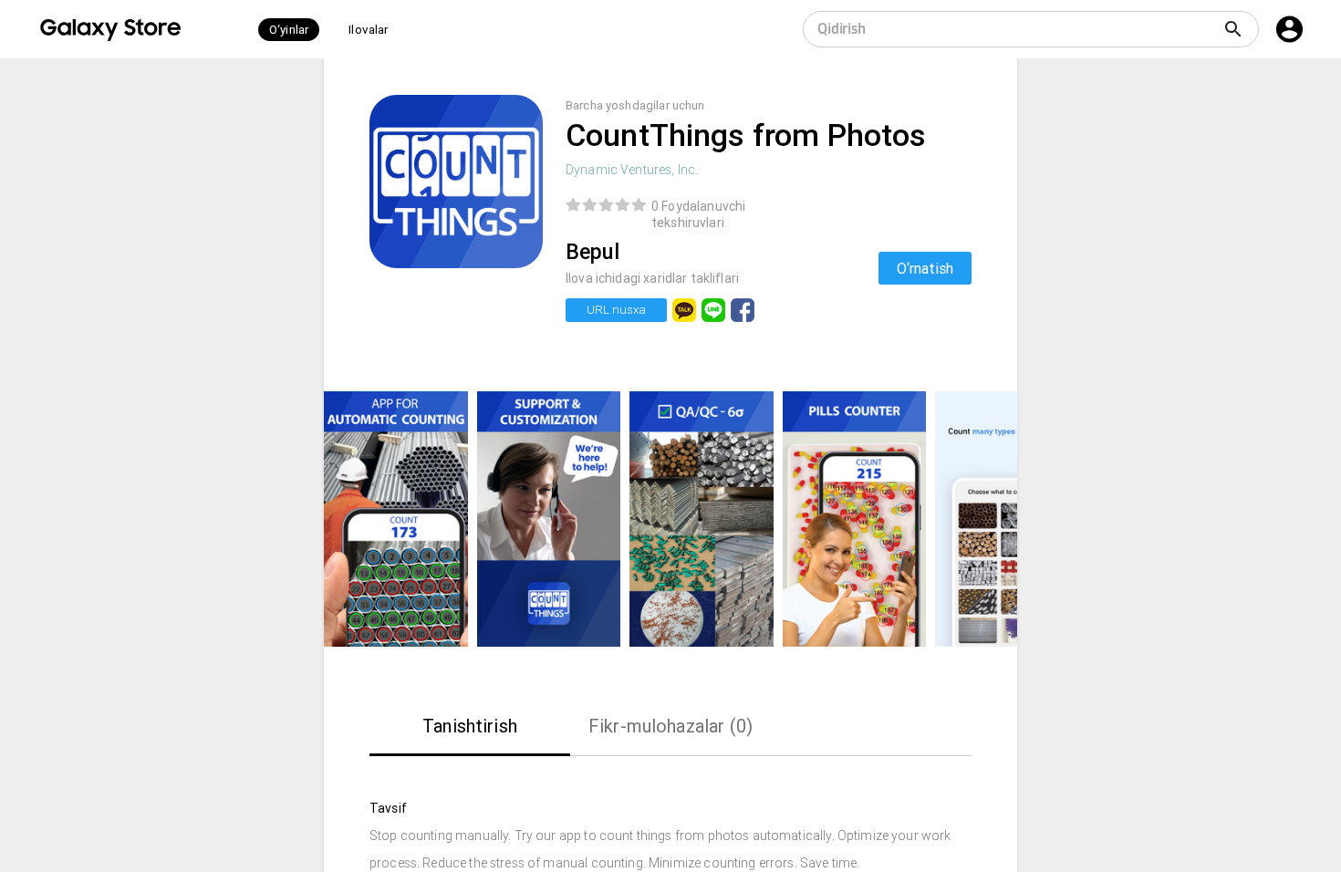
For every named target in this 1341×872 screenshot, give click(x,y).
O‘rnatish (925, 268)
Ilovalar (368, 29)
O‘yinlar (288, 29)
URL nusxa (616, 309)
